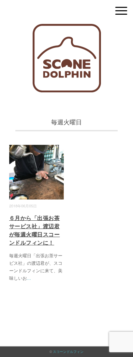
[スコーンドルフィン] (66, 29)
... (29, 278)
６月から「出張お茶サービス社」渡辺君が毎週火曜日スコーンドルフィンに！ (34, 230)
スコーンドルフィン (68, 351)
